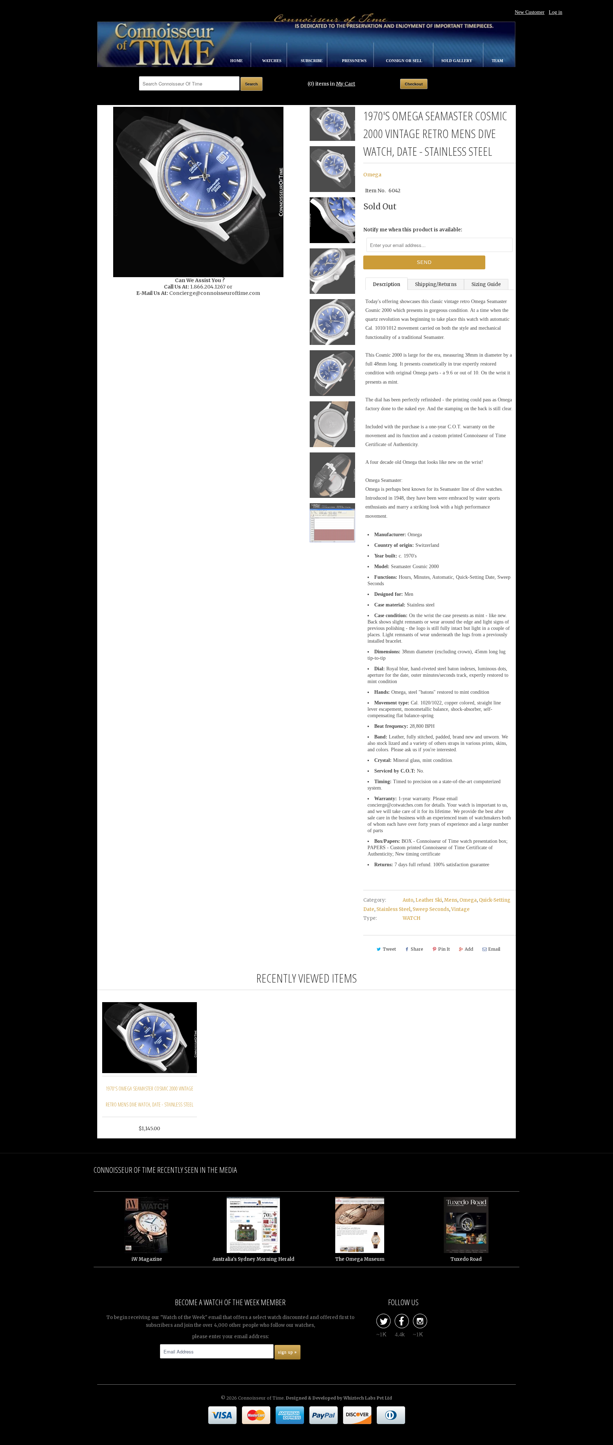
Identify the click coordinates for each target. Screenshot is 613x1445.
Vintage (460, 909)
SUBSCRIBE (312, 61)
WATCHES (272, 61)
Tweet (389, 949)
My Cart (345, 84)
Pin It (444, 949)
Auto (408, 900)
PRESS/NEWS (355, 61)
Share (417, 949)
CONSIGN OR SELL (404, 61)
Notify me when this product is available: (412, 230)
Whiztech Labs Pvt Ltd (367, 1398)
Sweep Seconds (431, 909)
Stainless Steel (393, 909)
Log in (555, 12)
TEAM (497, 61)
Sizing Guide (486, 284)
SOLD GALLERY (457, 61)
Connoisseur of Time (261, 1398)
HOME (237, 61)
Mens (450, 900)
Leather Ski (428, 900)
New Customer (530, 12)
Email (494, 949)
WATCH (411, 918)
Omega (372, 174)
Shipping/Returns (436, 284)
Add (469, 949)
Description (386, 284)
